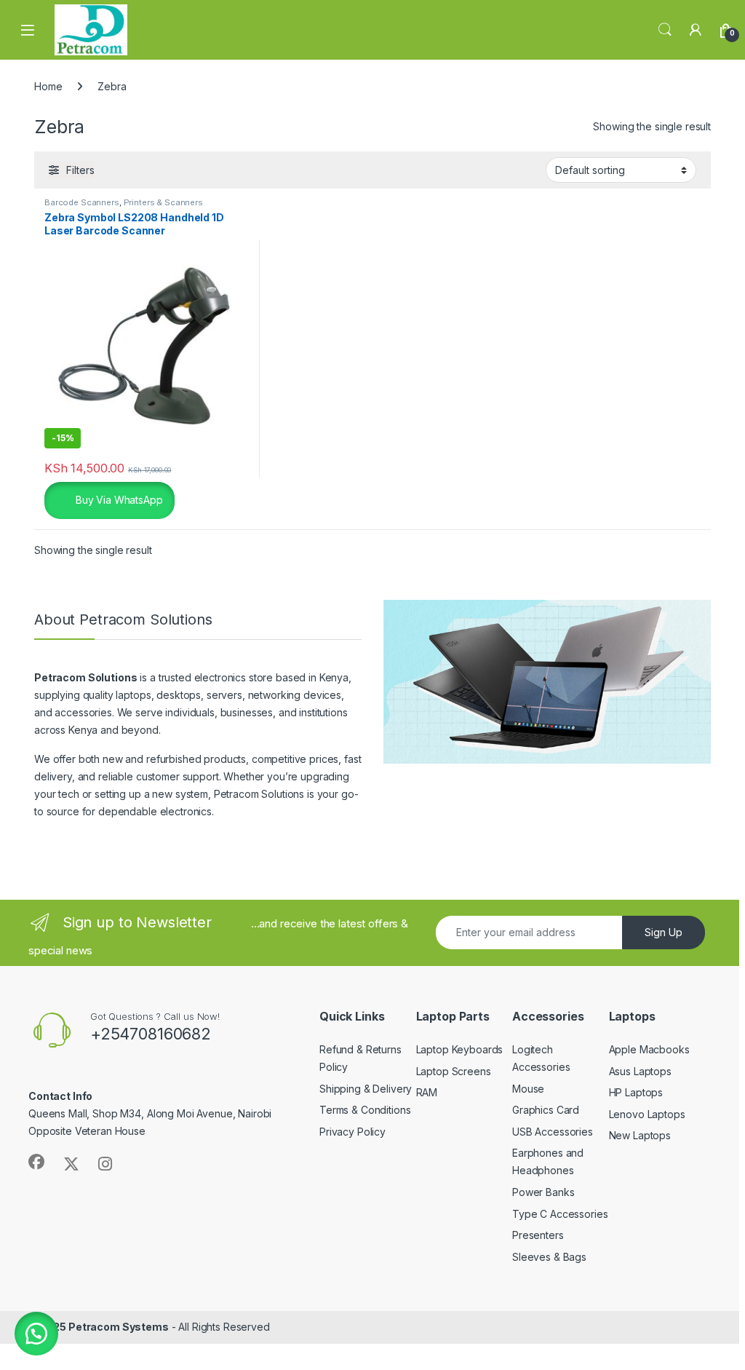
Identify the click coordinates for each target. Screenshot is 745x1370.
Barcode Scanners (81, 202)
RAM (427, 1092)
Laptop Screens (453, 1071)
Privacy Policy (352, 1131)
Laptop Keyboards (459, 1049)
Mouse (528, 1088)
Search (665, 30)
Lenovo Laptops (647, 1114)
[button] (36, 1333)
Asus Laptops (640, 1071)
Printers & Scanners (163, 202)
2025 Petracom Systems (104, 1326)
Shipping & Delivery (365, 1088)
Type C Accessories (559, 1214)
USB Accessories (552, 1131)
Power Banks (543, 1192)
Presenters (538, 1235)
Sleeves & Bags (549, 1257)
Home (48, 86)
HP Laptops (636, 1092)
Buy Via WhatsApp (118, 499)
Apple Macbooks (649, 1049)
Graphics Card (545, 1110)
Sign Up (663, 932)
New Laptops (640, 1135)
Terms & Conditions (364, 1110)
